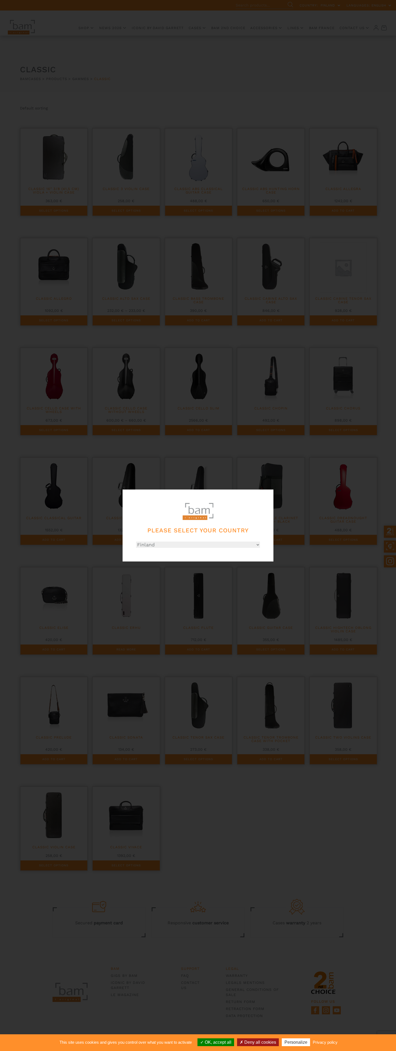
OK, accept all (217, 1042)
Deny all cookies (259, 1042)
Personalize (295, 1042)
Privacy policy (325, 1042)
